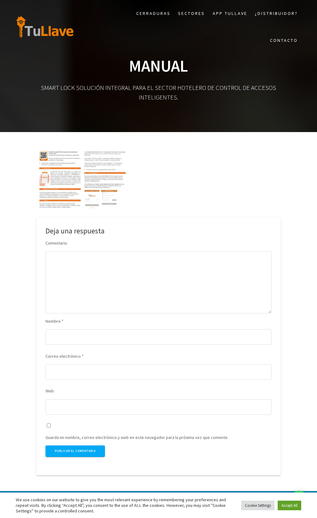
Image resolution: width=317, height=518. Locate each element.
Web (50, 391)
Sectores (191, 13)
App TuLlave (230, 13)
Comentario (56, 243)
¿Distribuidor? (276, 13)
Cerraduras (153, 13)
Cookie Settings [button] (258, 505)
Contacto (284, 40)
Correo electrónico (65, 356)
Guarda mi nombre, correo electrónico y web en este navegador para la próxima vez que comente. (137, 437)
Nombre (54, 321)
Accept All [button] (289, 505)
